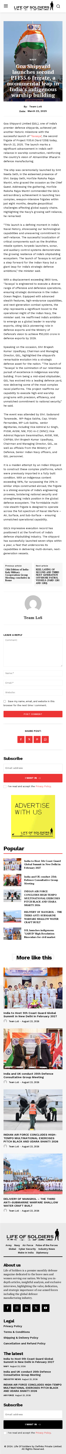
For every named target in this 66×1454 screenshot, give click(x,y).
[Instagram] (17, 1308)
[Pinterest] (37, 739)
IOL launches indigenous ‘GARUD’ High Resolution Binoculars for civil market (39, 934)
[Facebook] (20, 739)
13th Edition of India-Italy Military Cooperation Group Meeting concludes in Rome (17, 575)
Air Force (9, 1395)
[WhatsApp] (45, 739)
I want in (31, 778)
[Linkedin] (26, 1308)
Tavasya (36, 136)
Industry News (12, 1379)
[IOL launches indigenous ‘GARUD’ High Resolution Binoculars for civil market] (12, 933)
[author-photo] (6, 1021)
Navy (33, 59)
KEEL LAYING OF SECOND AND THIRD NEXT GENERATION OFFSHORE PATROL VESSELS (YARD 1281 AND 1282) (47, 576)
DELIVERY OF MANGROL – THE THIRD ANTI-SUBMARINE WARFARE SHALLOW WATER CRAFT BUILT (43, 917)
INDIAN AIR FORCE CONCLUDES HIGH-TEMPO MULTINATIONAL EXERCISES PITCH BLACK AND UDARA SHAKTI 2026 (42, 898)
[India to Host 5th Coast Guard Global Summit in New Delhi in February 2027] (12, 864)
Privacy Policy (43, 786)
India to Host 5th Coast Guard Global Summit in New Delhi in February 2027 (42, 864)
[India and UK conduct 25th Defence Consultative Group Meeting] (12, 880)
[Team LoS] (33, 603)
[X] (29, 739)
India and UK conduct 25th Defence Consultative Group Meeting (41, 880)
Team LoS (35, 106)
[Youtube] (45, 1308)
